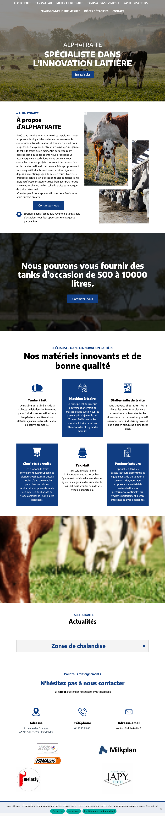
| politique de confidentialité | (99, 811)
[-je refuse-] (161, 809)
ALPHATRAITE (82, 44)
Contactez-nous (48, 205)
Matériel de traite (69, 3)
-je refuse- (73, 811)
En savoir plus (82, 74)
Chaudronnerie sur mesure (60, 11)
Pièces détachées (96, 11)
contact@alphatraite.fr (129, 728)
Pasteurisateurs (136, 3)
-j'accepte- (57, 811)
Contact (118, 11)
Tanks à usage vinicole (103, 3)
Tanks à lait (43, 3)
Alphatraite (22, 3)
